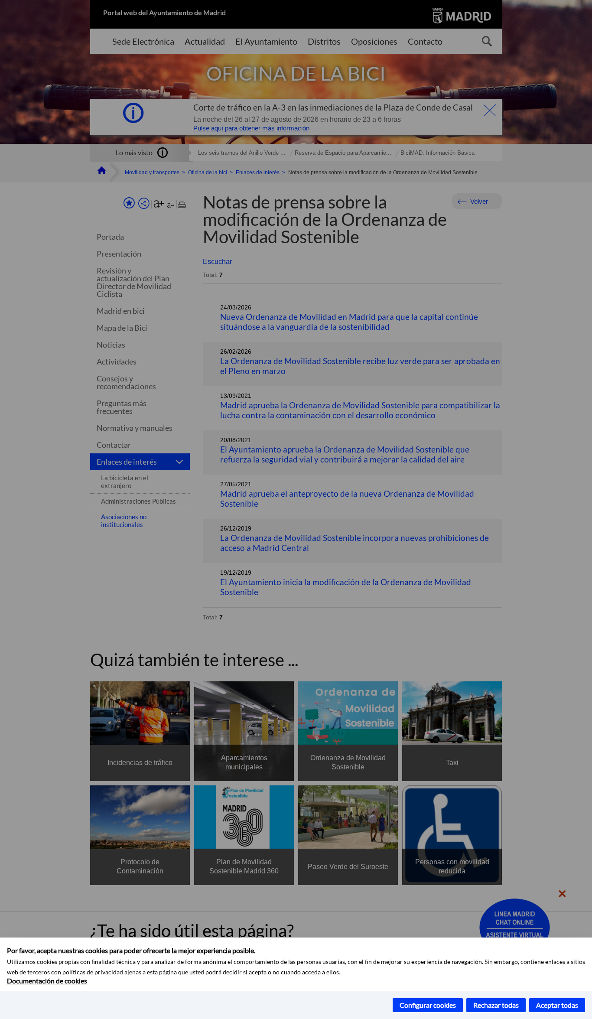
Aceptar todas (557, 1005)
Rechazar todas (496, 1005)
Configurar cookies (428, 1005)
